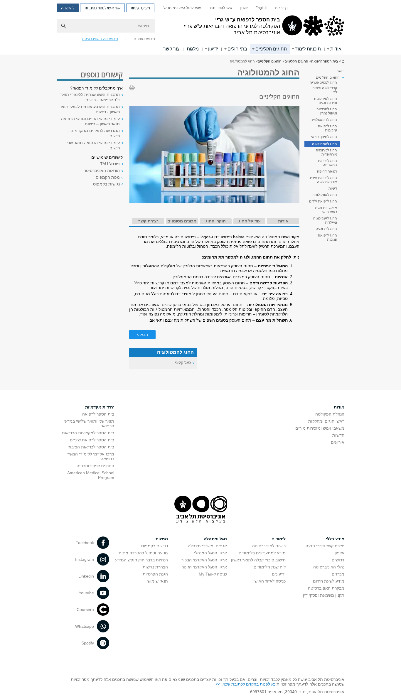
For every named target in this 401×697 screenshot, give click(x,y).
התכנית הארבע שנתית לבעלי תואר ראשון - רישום (90, 109)
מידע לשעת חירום (328, 581)
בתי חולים (237, 48)
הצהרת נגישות (155, 567)
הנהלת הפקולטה (329, 414)
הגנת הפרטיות (155, 574)
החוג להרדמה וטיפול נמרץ (326, 111)
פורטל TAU (110, 163)
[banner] (200, 27)
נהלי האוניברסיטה (328, 567)
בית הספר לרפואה (342, 61)
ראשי (340, 71)
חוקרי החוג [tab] (215, 221)
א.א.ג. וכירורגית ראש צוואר (326, 210)
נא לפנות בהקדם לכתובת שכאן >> (245, 684)
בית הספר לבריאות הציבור (91, 447)
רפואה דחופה (327, 171)
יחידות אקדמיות (99, 407)
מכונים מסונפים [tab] (181, 221)
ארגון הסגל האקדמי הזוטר (204, 567)
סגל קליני (183, 362)
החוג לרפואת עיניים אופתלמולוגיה (323, 180)
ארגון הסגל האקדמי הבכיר (204, 560)
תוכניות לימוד (308, 48)
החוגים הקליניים (271, 48)
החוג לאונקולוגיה (324, 195)
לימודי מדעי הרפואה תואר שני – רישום (92, 145)
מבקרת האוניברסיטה (326, 588)
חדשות (338, 435)
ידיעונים (279, 574)
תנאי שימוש (157, 581)
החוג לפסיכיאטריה (323, 82)
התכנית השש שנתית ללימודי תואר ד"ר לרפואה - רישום (90, 97)
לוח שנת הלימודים (270, 567)
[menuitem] (281, 8)
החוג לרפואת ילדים (323, 201)
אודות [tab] (283, 221)
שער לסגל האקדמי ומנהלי (182, 8)
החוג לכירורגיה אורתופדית (326, 152)
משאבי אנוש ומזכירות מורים (319, 428)
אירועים (337, 442)
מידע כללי (335, 538)
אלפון (244, 8)
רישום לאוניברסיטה (269, 546)
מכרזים (338, 574)
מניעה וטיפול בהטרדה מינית (143, 553)
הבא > (142, 334)
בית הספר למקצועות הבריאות (88, 433)
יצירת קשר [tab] (148, 221)
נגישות (162, 538)
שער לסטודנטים (220, 8)
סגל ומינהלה (215, 538)
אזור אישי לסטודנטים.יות (102, 8)
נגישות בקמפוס (106, 184)
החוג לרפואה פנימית (327, 237)
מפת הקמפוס (108, 177)
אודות (335, 48)
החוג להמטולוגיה (324, 144)
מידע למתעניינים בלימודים (262, 553)
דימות (332, 188)
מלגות (193, 48)
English (261, 8)
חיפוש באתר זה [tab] (143, 39)
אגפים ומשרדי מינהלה (207, 546)
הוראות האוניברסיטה (101, 170)
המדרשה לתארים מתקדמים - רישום (94, 133)
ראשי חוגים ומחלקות (326, 421)
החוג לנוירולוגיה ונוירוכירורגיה (325, 101)
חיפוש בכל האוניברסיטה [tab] (100, 39)
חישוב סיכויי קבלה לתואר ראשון (258, 560)
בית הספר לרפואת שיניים (92, 440)
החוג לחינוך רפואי (324, 137)
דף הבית (281, 8)
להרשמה (67, 8)
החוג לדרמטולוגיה (324, 120)
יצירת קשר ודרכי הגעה (325, 546)
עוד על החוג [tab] (249, 221)
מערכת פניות (140, 8)
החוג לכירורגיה (326, 229)
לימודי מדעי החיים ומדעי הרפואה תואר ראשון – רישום (90, 121)
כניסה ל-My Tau (213, 574)
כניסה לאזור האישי (269, 581)
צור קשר (171, 48)
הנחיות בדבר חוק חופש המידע (141, 560)
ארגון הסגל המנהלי (210, 553)
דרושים (338, 560)
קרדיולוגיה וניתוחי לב (324, 90)
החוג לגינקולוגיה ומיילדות (325, 220)
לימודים (279, 538)
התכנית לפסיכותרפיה (95, 465)
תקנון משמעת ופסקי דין (323, 595)
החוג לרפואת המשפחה (327, 163)
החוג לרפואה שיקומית (327, 128)
